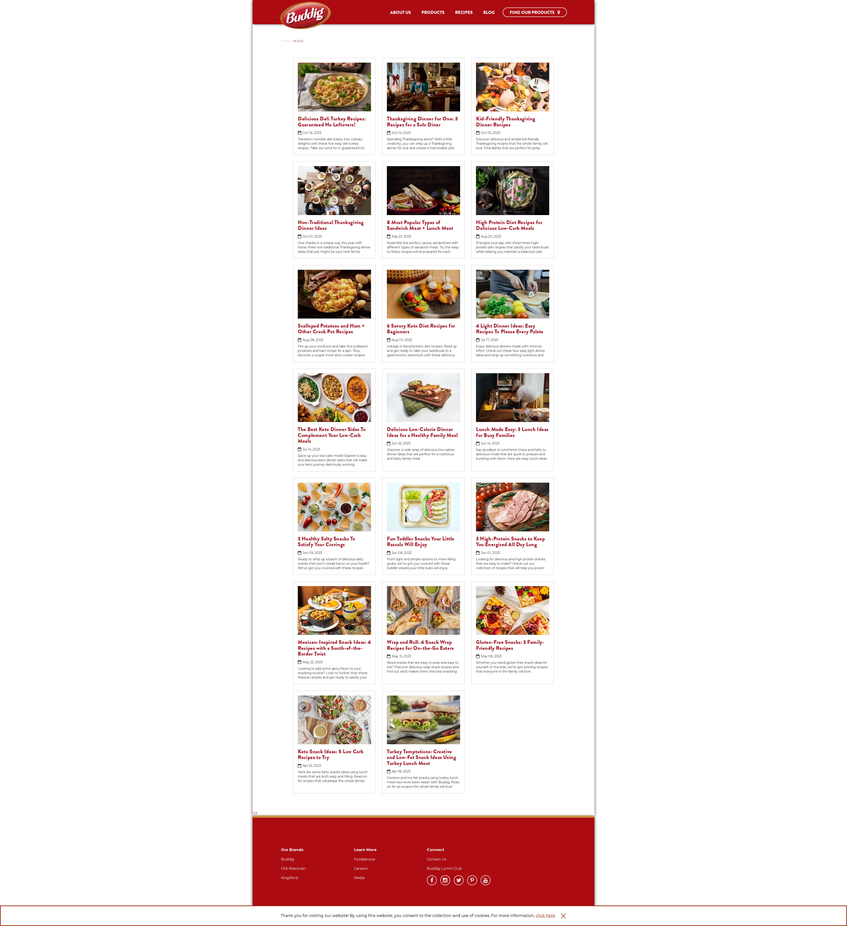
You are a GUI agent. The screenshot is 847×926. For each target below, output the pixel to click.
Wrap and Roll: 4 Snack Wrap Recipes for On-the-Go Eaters (420, 645)
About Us (400, 12)
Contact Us (436, 859)
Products (433, 12)
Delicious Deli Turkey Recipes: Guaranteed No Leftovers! (332, 121)
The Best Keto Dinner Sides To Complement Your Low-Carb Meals (331, 435)
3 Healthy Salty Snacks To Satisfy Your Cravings (326, 541)
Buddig (287, 859)
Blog (489, 12)
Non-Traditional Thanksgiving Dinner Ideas (331, 225)
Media (359, 878)
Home (285, 41)
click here (545, 915)
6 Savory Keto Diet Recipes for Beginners (421, 328)
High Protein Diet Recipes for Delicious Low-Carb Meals (509, 225)
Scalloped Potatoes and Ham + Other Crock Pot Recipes (331, 328)
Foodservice (364, 859)
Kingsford (289, 878)
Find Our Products (532, 12)
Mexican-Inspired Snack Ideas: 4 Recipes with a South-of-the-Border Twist (334, 648)
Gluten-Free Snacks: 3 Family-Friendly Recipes (510, 645)
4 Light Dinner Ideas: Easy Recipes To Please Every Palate (509, 328)
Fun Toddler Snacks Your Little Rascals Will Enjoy (420, 541)
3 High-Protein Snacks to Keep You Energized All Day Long (510, 541)
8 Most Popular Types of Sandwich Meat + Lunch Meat (420, 225)
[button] (563, 916)
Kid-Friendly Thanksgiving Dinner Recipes (505, 121)
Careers (360, 868)
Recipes (464, 12)
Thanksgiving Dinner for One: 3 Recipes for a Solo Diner (422, 121)
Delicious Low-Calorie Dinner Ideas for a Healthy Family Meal (422, 432)
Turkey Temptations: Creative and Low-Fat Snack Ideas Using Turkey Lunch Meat (421, 757)
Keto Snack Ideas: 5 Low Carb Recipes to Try (331, 754)
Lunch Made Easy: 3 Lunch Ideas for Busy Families (512, 432)
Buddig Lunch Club (444, 868)
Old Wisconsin (293, 868)
